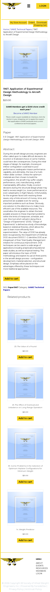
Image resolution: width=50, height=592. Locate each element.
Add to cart (11, 278)
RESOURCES (42, 568)
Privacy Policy (16, 589)
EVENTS (39, 566)
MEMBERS (41, 571)
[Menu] (29, 6)
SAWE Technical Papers (21, 29)
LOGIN (39, 573)
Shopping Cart (40, 25)
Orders (32, 22)
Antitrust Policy (33, 589)
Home (6, 29)
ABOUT (39, 563)
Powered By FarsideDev (33, 586)
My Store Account (18, 22)
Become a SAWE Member (25, 113)
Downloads (42, 22)
